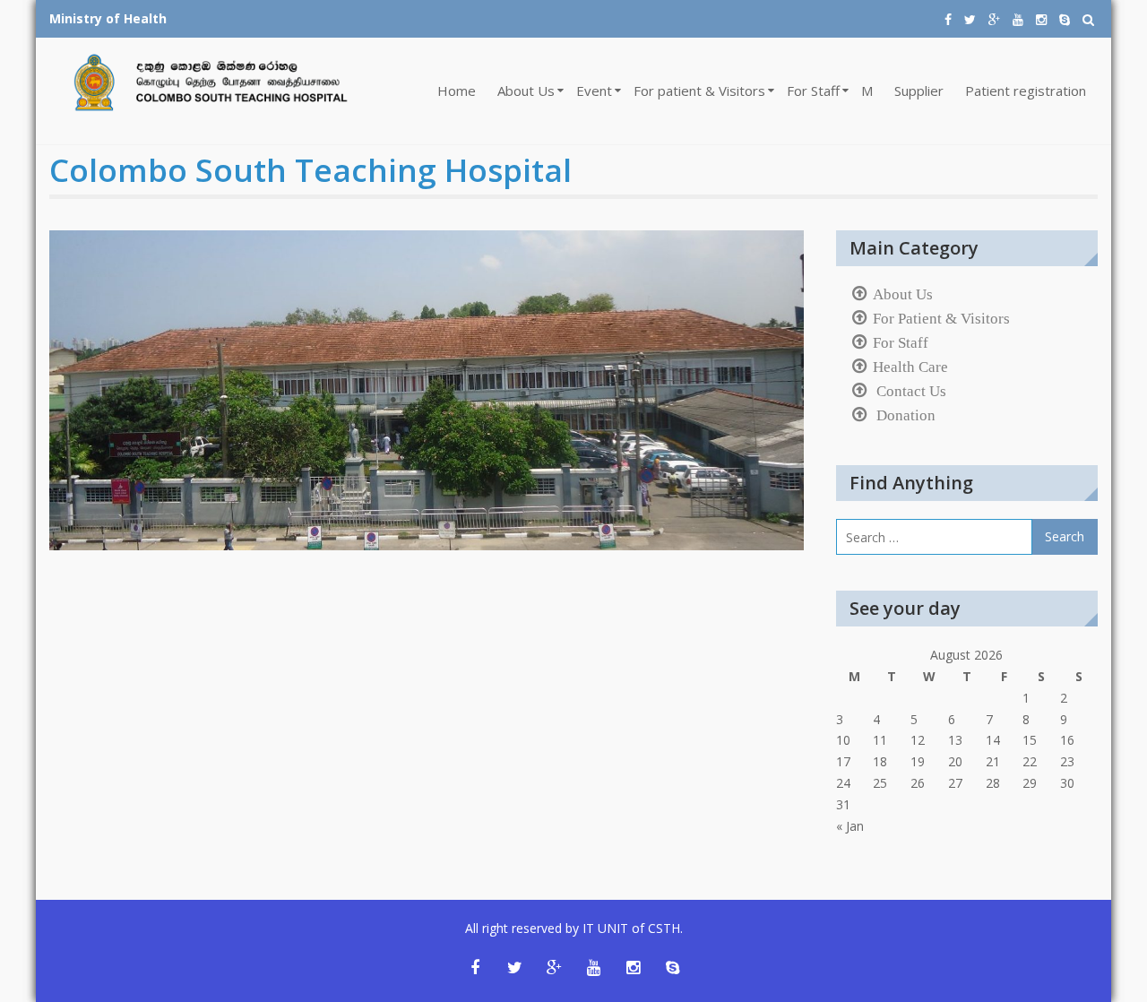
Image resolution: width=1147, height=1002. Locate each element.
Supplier (919, 90)
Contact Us (909, 391)
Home (456, 90)
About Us (526, 90)
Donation (904, 415)
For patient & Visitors (699, 90)
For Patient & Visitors (941, 318)
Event (594, 90)
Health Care (910, 366)
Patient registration (1025, 90)
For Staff (813, 90)
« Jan (850, 825)
